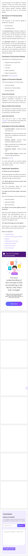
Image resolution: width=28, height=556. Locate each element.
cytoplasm (5, 120)
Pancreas (10, 158)
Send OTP (21, 525)
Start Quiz (14, 304)
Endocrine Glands (12, 76)
